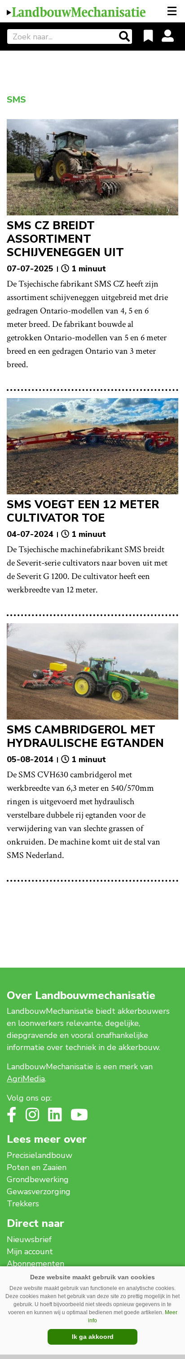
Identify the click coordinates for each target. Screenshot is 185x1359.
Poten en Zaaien (36, 1167)
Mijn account (30, 1251)
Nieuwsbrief (29, 1239)
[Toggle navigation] (172, 11)
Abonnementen (35, 1263)
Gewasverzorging (38, 1191)
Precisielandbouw (39, 1155)
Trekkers (23, 1203)
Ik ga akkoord (93, 1336)
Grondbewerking (38, 1179)
